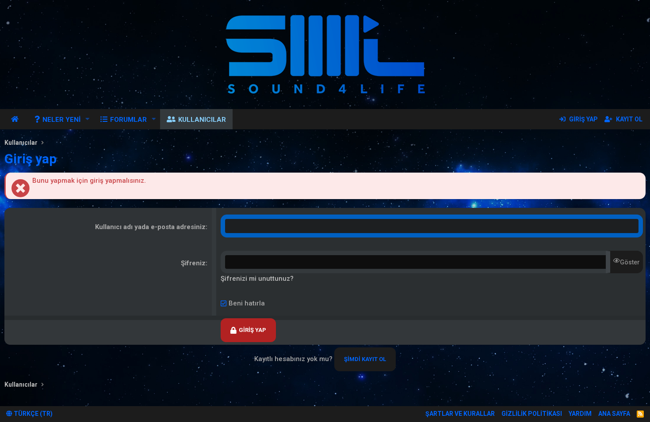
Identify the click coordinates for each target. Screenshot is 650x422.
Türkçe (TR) (32, 413)
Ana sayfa (16, 119)
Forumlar (128, 120)
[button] (87, 119)
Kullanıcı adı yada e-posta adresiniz (150, 227)
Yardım (580, 413)
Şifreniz (193, 263)
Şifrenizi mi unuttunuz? (257, 279)
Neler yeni (61, 120)
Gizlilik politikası (531, 413)
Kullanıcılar (202, 120)
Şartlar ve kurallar (460, 413)
